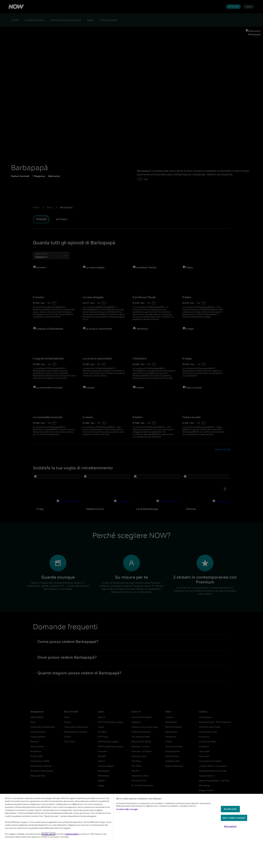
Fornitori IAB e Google (127, 809)
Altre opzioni (230, 826)
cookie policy (48, 834)
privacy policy (72, 834)
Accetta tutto (230, 809)
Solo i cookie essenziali (234, 818)
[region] (131, 818)
